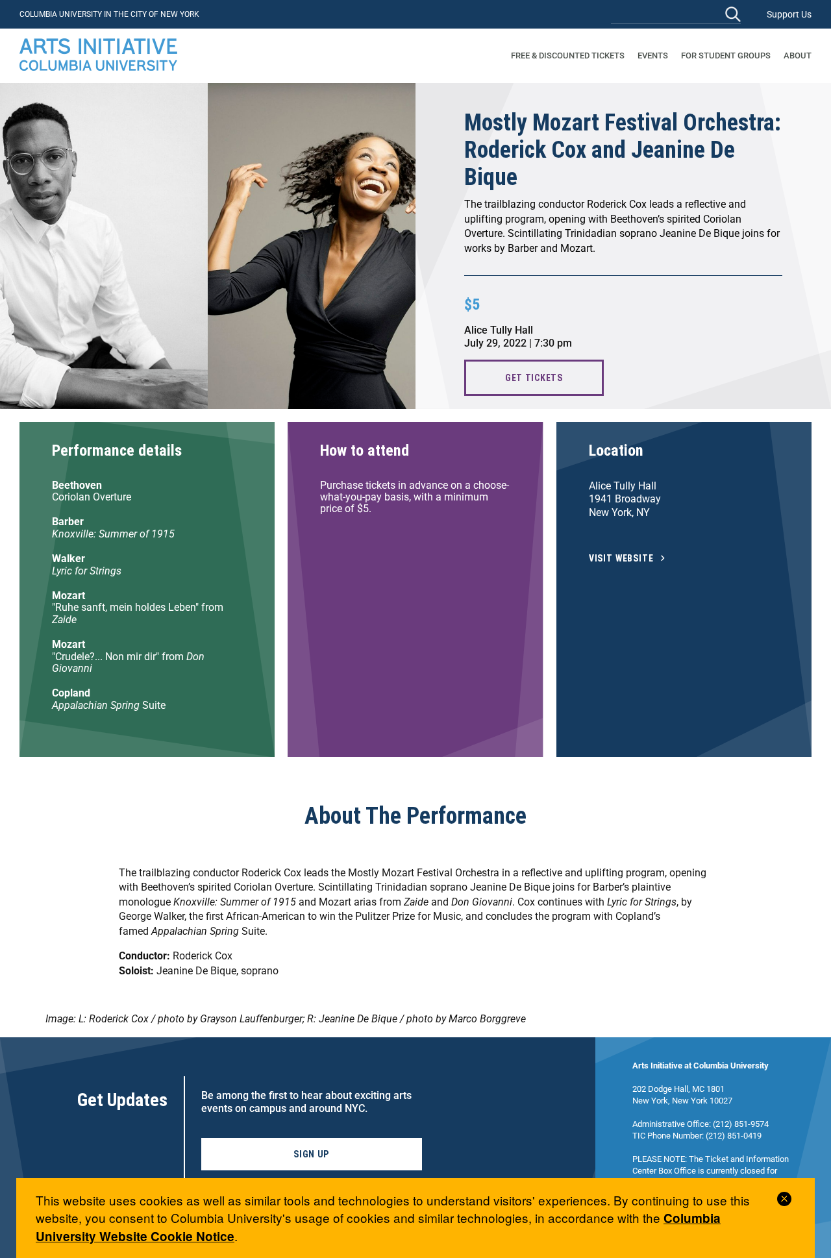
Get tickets (534, 378)
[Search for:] (676, 14)
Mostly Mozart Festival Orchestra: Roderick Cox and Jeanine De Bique (622, 150)
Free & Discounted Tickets (568, 55)
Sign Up (311, 1154)
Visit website (621, 558)
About (798, 55)
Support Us (789, 14)
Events (653, 55)
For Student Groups (726, 55)
